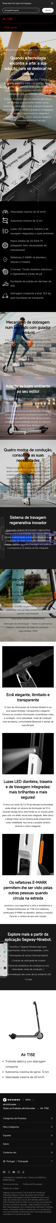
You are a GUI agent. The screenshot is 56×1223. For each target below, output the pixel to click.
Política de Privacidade (32, 1184)
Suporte (7, 1135)
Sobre (6, 1143)
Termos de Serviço (10, 1184)
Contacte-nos (9, 1152)
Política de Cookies (11, 1188)
